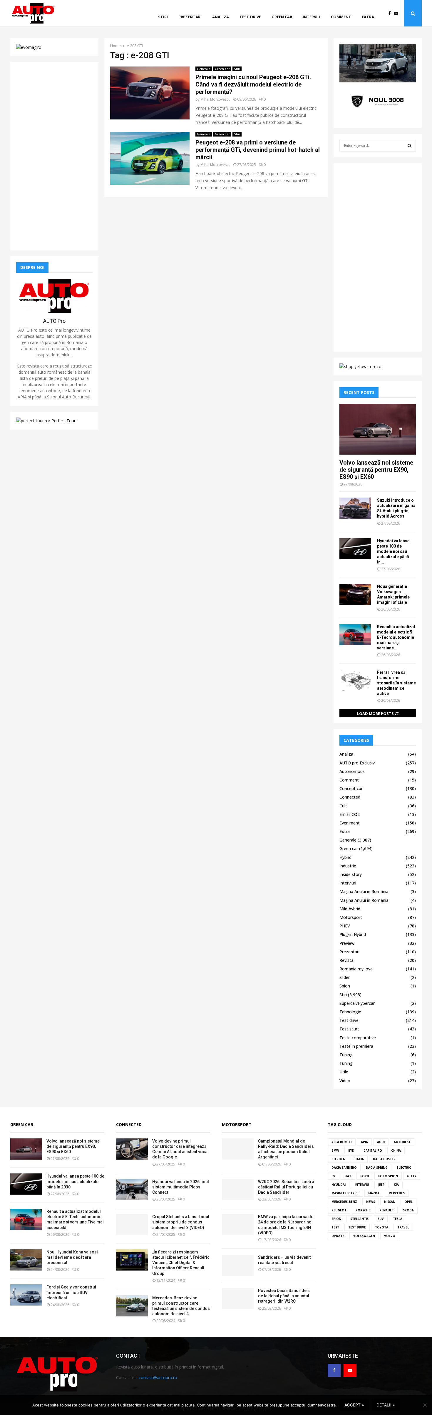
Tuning (346, 1054)
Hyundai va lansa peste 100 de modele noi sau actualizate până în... (393, 551)
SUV (381, 1219)
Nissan (389, 1202)
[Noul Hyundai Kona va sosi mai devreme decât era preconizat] (26, 1260)
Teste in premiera (356, 1046)
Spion (344, 986)
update (337, 1236)
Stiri (163, 16)
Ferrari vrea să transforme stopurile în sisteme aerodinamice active (396, 683)
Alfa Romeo (341, 1142)
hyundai (338, 1185)
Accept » (354, 1404)
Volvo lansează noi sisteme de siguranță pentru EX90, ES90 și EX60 (376, 469)
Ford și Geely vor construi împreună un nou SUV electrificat (71, 1292)
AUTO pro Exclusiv (357, 763)
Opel (408, 1202)
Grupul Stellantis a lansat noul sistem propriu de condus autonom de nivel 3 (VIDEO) (180, 1222)
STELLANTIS (359, 1219)
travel (403, 1227)
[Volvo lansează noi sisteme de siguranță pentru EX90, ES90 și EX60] (377, 429)
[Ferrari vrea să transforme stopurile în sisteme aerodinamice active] (355, 680)
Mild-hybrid (349, 909)
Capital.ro (373, 1150)
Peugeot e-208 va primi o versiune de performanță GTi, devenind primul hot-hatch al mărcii (257, 150)
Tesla (397, 1219)
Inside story (350, 874)
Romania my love (356, 969)
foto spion (388, 1176)
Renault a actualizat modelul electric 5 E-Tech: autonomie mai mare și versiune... (396, 637)
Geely (411, 1176)
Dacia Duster (384, 1159)
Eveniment (349, 823)
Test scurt (349, 1029)
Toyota (381, 1227)
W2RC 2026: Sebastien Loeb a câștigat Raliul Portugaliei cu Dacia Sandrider (286, 1187)
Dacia (359, 1159)
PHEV (344, 926)
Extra (368, 16)
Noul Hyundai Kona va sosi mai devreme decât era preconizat (72, 1257)
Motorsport (350, 917)
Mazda (373, 1193)
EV (333, 1176)
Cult (343, 806)
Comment (341, 16)
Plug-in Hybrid (352, 934)
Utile (343, 1072)
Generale (203, 69)
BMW (335, 1150)
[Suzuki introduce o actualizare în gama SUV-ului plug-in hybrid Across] (355, 508)
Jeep (381, 1185)
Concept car (351, 788)
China (396, 1150)
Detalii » (385, 1404)
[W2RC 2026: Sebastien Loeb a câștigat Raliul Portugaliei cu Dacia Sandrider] (238, 1189)
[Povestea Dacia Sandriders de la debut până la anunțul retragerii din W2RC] (238, 1298)
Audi (381, 1142)
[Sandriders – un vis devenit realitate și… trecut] (238, 1265)
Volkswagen (364, 1236)
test (335, 1227)
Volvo (389, 1236)
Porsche (363, 1210)
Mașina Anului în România (364, 891)
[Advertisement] (54, 156)
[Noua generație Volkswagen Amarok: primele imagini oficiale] (355, 594)
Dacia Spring (377, 1167)
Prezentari (190, 16)
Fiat (347, 1176)
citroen (338, 1159)
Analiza (220, 16)
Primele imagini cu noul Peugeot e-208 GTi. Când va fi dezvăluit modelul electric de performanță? (253, 84)
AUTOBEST (402, 1142)
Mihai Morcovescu (215, 99)
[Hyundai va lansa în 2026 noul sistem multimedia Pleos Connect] (132, 1189)
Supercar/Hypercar (357, 1003)
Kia (396, 1185)
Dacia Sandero (344, 1167)
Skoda (408, 1210)
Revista (346, 960)
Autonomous (352, 771)
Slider (344, 977)
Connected (349, 797)
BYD (351, 1150)
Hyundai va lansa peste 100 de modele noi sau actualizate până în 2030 (75, 1181)
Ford (364, 1176)
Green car (282, 16)
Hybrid (345, 857)
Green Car (21, 1124)
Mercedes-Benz (344, 1202)
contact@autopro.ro (158, 1377)
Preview (346, 943)
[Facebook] (391, 13)
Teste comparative (357, 1037)
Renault (386, 1210)
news (370, 1202)
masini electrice (345, 1193)
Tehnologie (350, 1012)
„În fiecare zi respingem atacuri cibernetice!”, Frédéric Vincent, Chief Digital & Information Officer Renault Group (181, 1263)
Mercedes (397, 1193)
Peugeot (338, 1210)
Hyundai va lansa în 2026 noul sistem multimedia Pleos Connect (180, 1187)
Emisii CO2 (349, 814)
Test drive (250, 16)
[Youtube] (397, 13)
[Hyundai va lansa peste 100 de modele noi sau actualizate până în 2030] (355, 548)
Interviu (311, 16)
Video (344, 1080)
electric (404, 1167)
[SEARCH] (409, 146)
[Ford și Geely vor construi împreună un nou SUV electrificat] (26, 1295)
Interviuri (347, 883)
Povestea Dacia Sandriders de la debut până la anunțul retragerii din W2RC (284, 1295)
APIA (364, 1142)
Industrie (347, 866)
